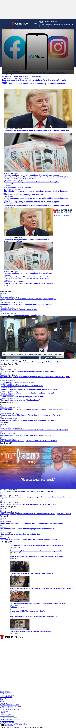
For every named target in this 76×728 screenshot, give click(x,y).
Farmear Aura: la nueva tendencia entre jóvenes (19, 310)
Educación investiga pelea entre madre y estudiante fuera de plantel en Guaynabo (34, 80)
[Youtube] (24, 690)
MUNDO (3, 701)
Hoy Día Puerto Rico (7, 380)
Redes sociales (8, 196)
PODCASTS (26, 30)
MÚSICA (3, 698)
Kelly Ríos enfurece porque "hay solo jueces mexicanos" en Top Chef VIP (29, 504)
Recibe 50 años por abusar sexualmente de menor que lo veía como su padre (36, 556)
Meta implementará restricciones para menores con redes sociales (26, 304)
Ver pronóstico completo (61, 215)
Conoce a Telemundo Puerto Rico (10, 706)
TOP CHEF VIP (15, 30)
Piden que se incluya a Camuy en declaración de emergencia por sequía (28, 299)
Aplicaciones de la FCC (7, 714)
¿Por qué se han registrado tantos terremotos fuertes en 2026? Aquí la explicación (38, 603)
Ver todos (3, 293)
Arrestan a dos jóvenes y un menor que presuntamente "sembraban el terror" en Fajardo (35, 377)
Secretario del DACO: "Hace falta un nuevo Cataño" (27, 611)
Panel (41, 23)
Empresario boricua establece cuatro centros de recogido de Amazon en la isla (31, 362)
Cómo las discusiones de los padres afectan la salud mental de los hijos (28, 389)
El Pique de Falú (5, 433)
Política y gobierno (17, 607)
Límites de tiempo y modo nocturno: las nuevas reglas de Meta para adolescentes (36, 198)
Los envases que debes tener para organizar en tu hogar (22, 396)
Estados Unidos (9, 128)
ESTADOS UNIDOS (7, 695)
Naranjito (7, 173)
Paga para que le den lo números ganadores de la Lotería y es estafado (31, 175)
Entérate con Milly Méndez (8, 428)
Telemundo (7, 185)
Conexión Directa (5, 439)
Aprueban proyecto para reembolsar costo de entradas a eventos (25, 435)
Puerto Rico (4, 369)
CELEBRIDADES (6, 697)
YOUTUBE (36, 30)
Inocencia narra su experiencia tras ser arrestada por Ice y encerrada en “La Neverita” (34, 430)
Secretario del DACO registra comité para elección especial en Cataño (27, 371)
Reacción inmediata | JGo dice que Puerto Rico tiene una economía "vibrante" (30, 415)
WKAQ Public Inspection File (9, 709)
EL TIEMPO (4, 693)
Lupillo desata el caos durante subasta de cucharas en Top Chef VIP (26, 491)
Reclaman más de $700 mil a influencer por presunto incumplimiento (27, 529)
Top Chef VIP (4, 490)
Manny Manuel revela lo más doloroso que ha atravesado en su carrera (28, 420)
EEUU (12, 542)
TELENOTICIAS (37, 23)
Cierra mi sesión (44, 26)
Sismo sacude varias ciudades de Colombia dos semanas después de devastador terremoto (41, 588)
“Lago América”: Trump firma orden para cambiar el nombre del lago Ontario (36, 545)
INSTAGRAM (46, 30)
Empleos (2, 713)
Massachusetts (8, 180)
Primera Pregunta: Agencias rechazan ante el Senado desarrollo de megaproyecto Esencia (35, 514)
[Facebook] (24, 656)
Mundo (4, 82)
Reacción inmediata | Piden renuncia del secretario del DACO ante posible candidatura (34, 409)
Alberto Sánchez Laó (7, 302)
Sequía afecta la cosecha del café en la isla (17, 382)
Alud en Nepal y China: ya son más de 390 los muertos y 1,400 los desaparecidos (34, 84)
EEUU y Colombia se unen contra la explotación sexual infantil (31, 573)
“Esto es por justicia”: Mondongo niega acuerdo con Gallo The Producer (28, 441)
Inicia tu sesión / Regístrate (48, 21)
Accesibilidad (4, 711)
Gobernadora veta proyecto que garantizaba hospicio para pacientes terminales (31, 523)
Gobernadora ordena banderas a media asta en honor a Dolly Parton (33, 616)
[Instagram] (24, 673)
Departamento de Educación (11, 78)
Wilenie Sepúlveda (6, 308)
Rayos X (3, 521)
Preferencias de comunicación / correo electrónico (56, 24)
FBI (3, 74)
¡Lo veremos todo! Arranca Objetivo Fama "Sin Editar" (21, 386)
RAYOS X (3, 700)
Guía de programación (7, 725)
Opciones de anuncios (7, 721)
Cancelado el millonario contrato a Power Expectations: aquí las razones (28, 540)
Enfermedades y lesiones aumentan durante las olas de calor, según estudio (36, 551)
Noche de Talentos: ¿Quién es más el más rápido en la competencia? (27, 393)
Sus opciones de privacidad (10, 717)
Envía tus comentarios (7, 722)
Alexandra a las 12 (6, 408)
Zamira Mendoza (5, 297)
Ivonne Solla (4, 313)
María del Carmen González (9, 360)
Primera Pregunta (5, 512)
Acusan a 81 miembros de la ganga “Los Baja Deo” (22, 76)
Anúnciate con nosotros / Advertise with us (13, 724)
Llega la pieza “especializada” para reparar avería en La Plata (31, 631)
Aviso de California (6, 719)
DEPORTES (4, 703)
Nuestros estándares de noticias (9, 705)
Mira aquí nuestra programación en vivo (19, 187)
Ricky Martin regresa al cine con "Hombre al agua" (20, 400)
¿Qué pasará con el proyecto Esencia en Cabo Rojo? (20, 534)
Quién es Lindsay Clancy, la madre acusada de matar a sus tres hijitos (31, 182)
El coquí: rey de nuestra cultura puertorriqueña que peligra (23, 315)
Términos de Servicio (6, 708)
